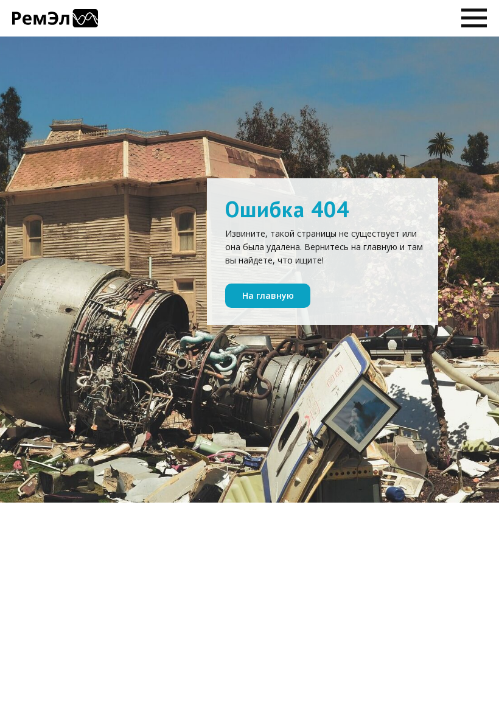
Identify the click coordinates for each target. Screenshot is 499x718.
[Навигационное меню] (474, 18)
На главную (268, 295)
